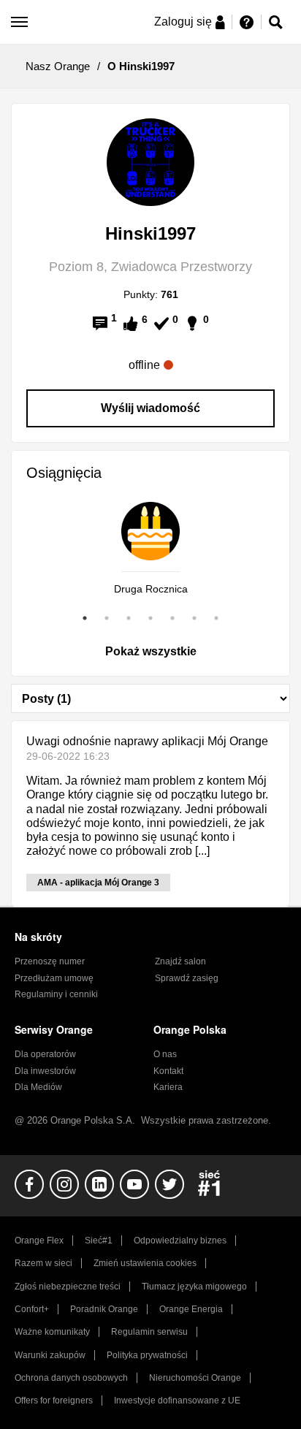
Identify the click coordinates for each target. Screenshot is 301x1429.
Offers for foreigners (54, 1400)
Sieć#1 (99, 1240)
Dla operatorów (45, 1054)
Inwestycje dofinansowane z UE (177, 1400)
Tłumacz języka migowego (194, 1286)
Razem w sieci (43, 1263)
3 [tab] (128, 618)
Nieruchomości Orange (195, 1378)
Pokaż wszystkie (151, 651)
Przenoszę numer (50, 961)
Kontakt (168, 1071)
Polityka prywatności (147, 1355)
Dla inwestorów (45, 1071)
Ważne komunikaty (52, 1332)
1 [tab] (84, 618)
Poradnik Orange (104, 1309)
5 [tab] (172, 618)
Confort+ (32, 1309)
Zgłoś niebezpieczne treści (68, 1286)
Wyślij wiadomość (150, 408)
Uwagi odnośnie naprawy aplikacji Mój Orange (147, 741)
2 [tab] (106, 618)
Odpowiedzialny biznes (180, 1240)
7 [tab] (216, 618)
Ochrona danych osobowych (71, 1378)
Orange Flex (39, 1240)
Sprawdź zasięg (186, 978)
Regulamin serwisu (149, 1332)
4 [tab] (150, 618)
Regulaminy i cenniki (56, 994)
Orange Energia (191, 1309)
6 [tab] (194, 618)
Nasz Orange (58, 66)
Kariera (168, 1087)
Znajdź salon (180, 961)
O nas (165, 1054)
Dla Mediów (38, 1087)
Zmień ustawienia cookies (145, 1263)
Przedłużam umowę (54, 978)
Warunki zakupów (50, 1355)
